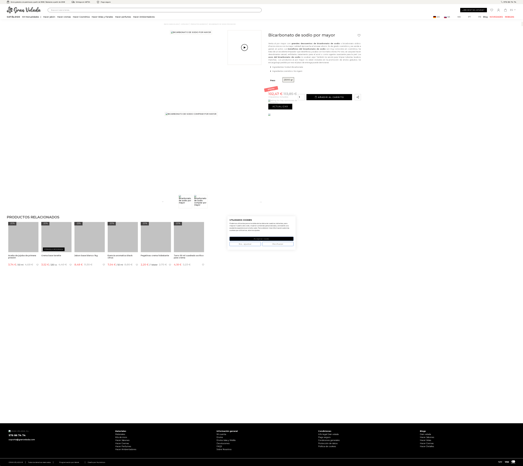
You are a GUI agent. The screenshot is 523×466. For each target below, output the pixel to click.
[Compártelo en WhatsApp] (368, 89)
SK (448, 17)
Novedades (496, 17)
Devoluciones (223, 443)
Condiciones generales (329, 440)
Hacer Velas (425, 440)
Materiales (120, 434)
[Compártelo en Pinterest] (375, 89)
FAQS (219, 446)
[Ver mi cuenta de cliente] (498, 10)
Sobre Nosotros (224, 449)
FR (479, 17)
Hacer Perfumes (123, 446)
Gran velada (425, 434)
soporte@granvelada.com (22, 440)
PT (469, 17)
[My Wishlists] (492, 10)
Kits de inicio (121, 437)
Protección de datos (327, 443)
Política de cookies (327, 446)
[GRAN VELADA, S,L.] (27, 10)
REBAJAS (509, 17)
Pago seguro (324, 437)
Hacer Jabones (122, 440)
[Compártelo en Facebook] (372, 89)
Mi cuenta (221, 434)
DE (438, 17)
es (511, 10)
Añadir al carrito (330, 97)
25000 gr (288, 80)
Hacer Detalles (427, 446)
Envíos (220, 437)
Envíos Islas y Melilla (226, 440)
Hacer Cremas (122, 443)
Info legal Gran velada (328, 434)
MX (459, 17)
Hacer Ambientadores (125, 449)
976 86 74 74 (509, 2)
